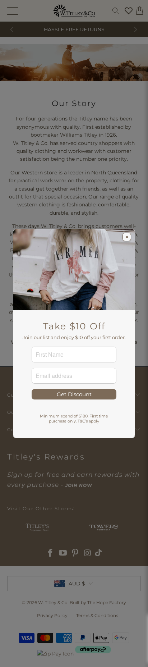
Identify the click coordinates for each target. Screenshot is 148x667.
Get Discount (74, 394)
